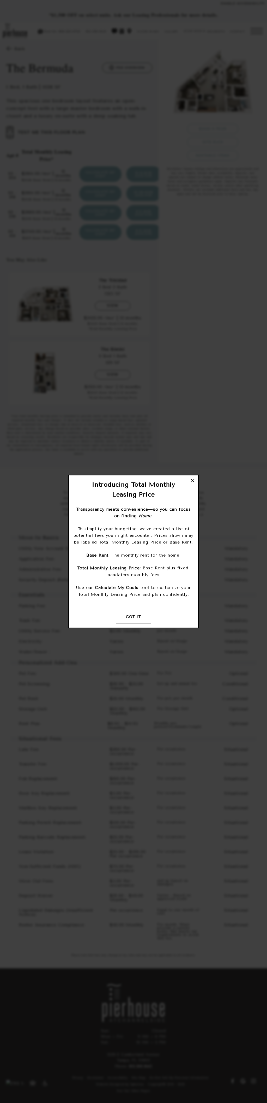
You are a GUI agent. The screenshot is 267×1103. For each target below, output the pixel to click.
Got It (133, 617)
